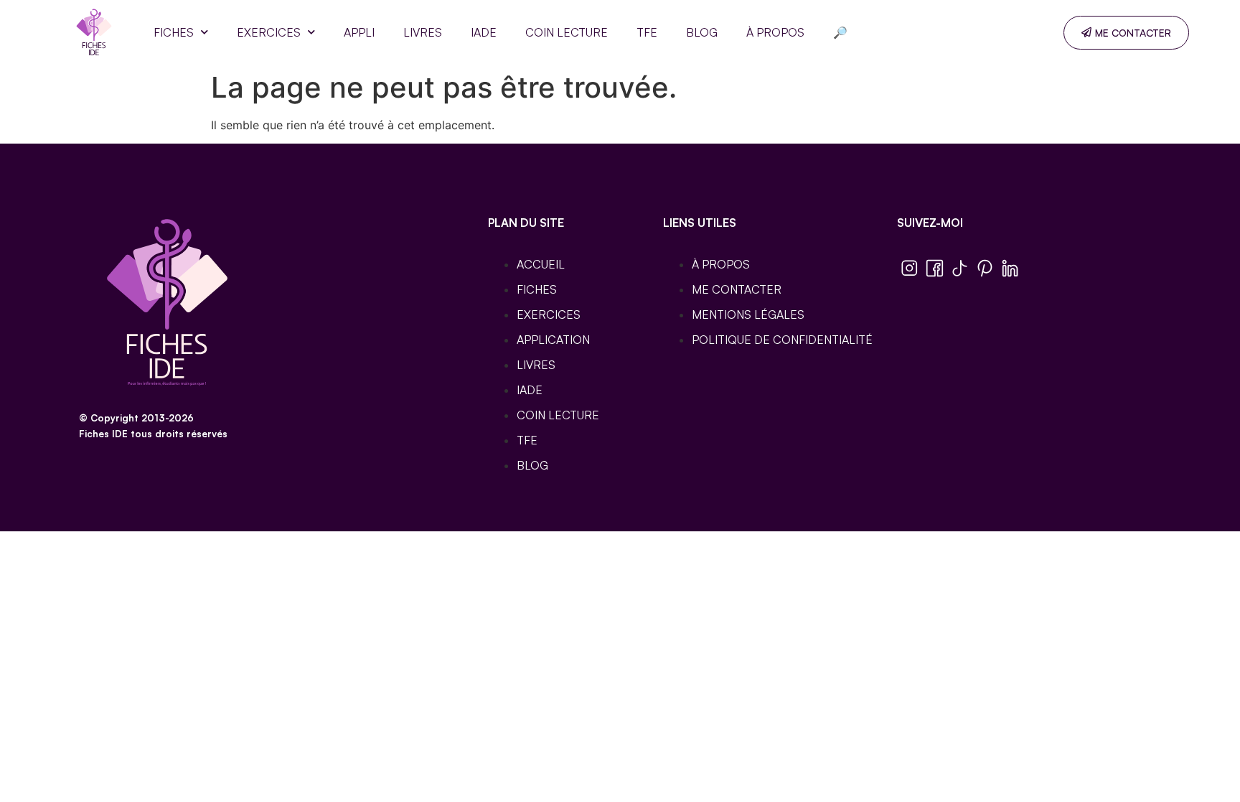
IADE (484, 32)
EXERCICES (269, 32)
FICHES (174, 32)
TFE (647, 32)
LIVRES (422, 32)
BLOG (702, 32)
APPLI (359, 32)
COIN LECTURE (566, 32)
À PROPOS (775, 32)
